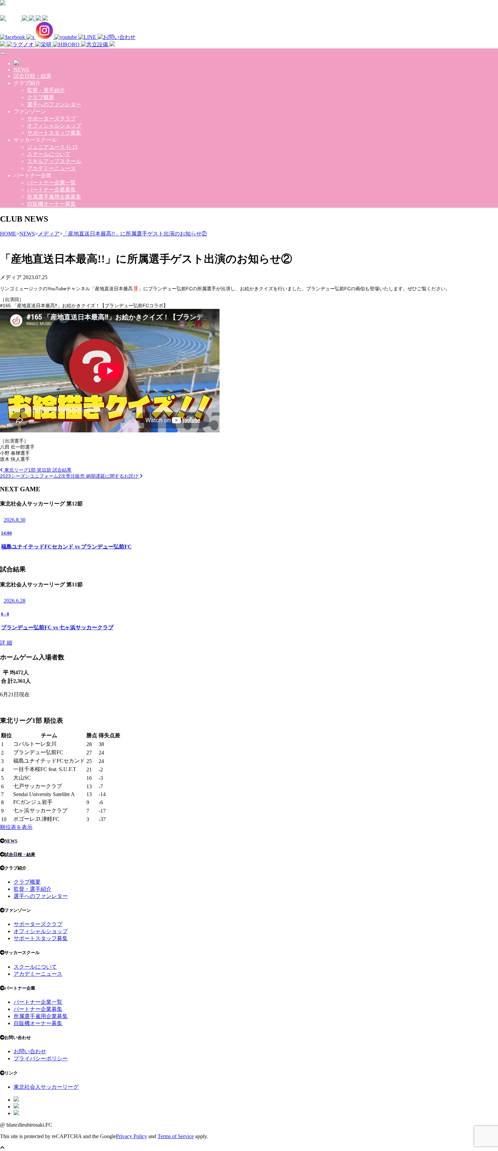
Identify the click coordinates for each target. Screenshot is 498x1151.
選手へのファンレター (54, 104)
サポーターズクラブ (51, 118)
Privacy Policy (131, 1136)
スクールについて (48, 154)
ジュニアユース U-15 (52, 147)
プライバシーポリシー (41, 1058)
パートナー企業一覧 (51, 182)
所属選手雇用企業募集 (54, 197)
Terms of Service (176, 1136)
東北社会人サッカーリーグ (46, 1087)
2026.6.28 (14, 601)
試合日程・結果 (32, 76)
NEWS (21, 69)
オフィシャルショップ (54, 126)
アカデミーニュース (51, 168)
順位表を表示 (16, 827)
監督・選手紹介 (46, 90)
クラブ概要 (40, 97)
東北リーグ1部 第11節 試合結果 (37, 470)
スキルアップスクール (54, 161)
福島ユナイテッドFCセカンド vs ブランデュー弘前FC (66, 546)
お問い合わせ (30, 1051)
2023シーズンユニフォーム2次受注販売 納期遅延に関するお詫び (70, 476)
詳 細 (6, 643)
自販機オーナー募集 (51, 204)
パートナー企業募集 (51, 190)
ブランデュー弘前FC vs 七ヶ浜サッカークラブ (57, 627)
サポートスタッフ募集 (54, 133)
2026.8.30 (14, 520)
